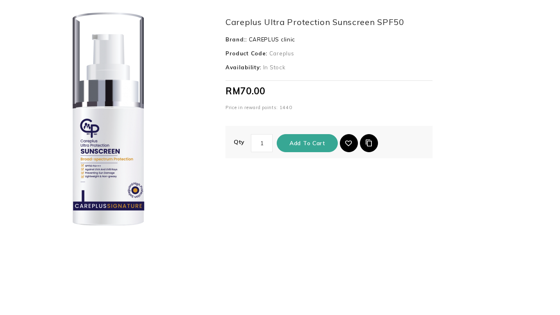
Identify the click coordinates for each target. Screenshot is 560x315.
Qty (239, 142)
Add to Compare (369, 143)
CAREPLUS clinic (272, 39)
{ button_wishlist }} (349, 143)
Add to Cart (307, 143)
